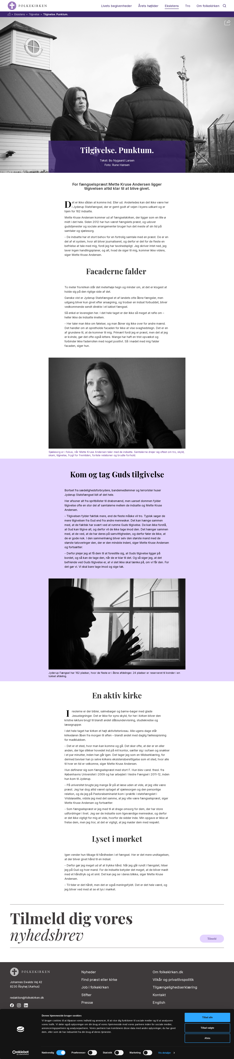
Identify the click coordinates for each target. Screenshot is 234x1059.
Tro (187, 6)
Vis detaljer (164, 1052)
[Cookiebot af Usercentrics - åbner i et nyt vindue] (21, 1052)
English (159, 1002)
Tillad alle (207, 1017)
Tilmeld (211, 938)
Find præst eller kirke (99, 980)
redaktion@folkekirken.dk (27, 997)
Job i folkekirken (95, 987)
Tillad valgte (207, 1027)
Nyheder (88, 972)
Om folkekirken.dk (168, 972)
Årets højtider (148, 6)
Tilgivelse (34, 14)
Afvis (207, 1038)
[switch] (92, 1052)
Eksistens (172, 6)
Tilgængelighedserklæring (175, 987)
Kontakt (159, 995)
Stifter (86, 995)
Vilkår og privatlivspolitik (173, 980)
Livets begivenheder (116, 6)
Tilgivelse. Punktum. (55, 14)
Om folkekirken (208, 6)
